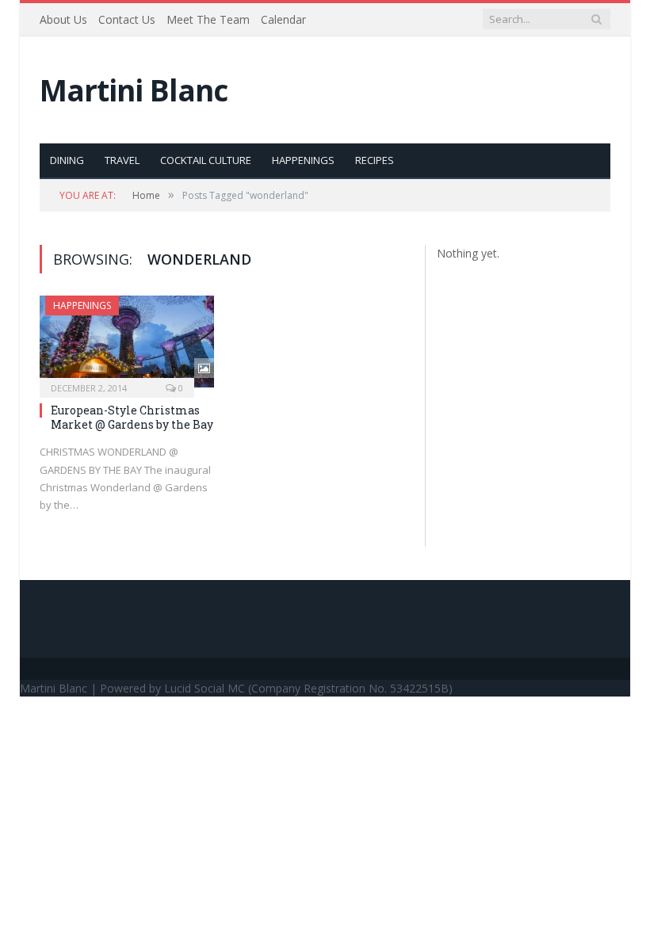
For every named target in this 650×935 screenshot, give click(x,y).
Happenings (303, 160)
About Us (63, 19)
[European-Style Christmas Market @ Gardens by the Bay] (127, 341)
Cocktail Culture (205, 160)
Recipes (374, 160)
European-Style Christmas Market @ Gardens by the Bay (132, 417)
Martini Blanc (134, 90)
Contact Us (126, 19)
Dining (67, 160)
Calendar (283, 19)
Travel (122, 160)
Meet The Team (208, 19)
